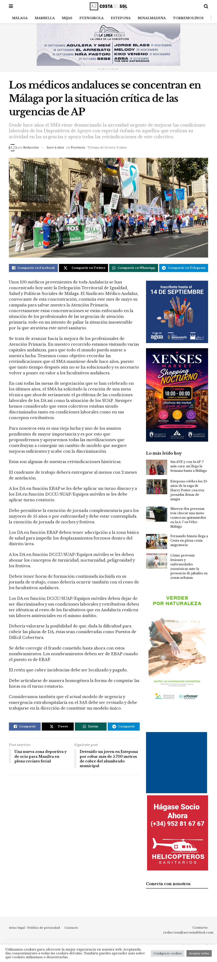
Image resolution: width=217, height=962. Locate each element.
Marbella (45, 18)
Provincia (78, 147)
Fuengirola (91, 18)
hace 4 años (55, 147)
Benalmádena (152, 18)
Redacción (31, 147)
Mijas (67, 18)
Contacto (71, 928)
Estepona (121, 18)
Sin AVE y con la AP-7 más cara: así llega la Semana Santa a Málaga (188, 466)
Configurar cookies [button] (167, 953)
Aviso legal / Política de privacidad (34, 928)
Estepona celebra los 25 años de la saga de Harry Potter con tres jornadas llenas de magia (188, 490)
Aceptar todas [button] (199, 953)
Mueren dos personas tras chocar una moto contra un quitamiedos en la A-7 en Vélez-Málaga (188, 517)
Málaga (20, 18)
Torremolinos (188, 18)
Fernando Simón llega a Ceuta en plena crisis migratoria (189, 540)
